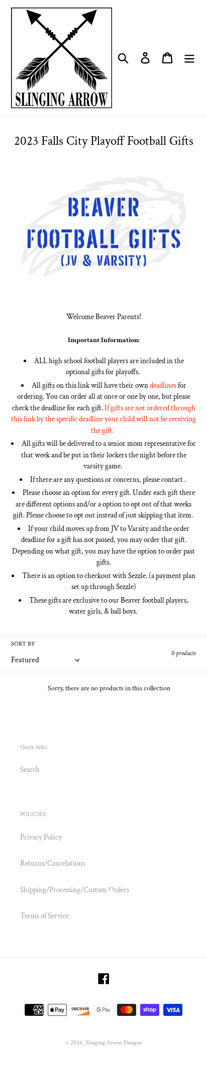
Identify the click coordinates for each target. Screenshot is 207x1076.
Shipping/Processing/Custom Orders (74, 890)
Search (30, 769)
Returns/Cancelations (52, 863)
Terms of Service (44, 916)
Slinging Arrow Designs (113, 1042)
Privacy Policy (41, 837)
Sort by (23, 644)
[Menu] (189, 58)
